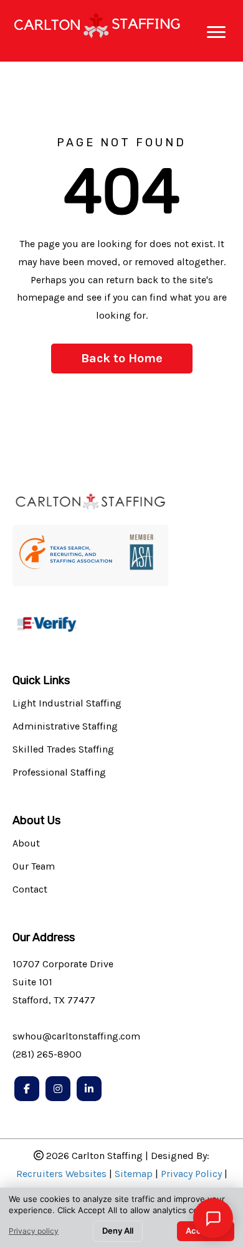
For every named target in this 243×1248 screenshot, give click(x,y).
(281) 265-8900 (47, 1054)
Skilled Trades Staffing (63, 749)
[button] (122, 358)
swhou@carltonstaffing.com (76, 1036)
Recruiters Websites (61, 1174)
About (26, 843)
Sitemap (134, 1174)
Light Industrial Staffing (67, 703)
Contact (29, 889)
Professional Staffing (59, 772)
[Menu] (216, 32)
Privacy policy (34, 1231)
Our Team (33, 866)
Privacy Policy (191, 1174)
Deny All (117, 1231)
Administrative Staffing (65, 726)
